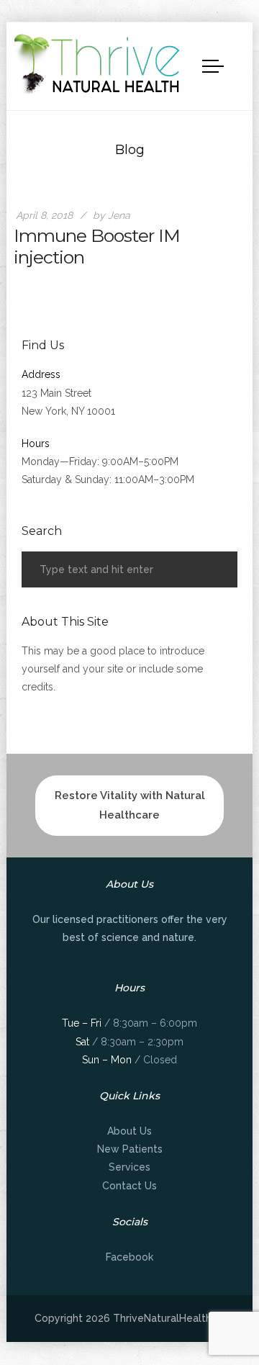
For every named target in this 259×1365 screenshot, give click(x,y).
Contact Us (129, 1185)
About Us (129, 1131)
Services (129, 1167)
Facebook (129, 1257)
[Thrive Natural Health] (98, 63)
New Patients (130, 1149)
